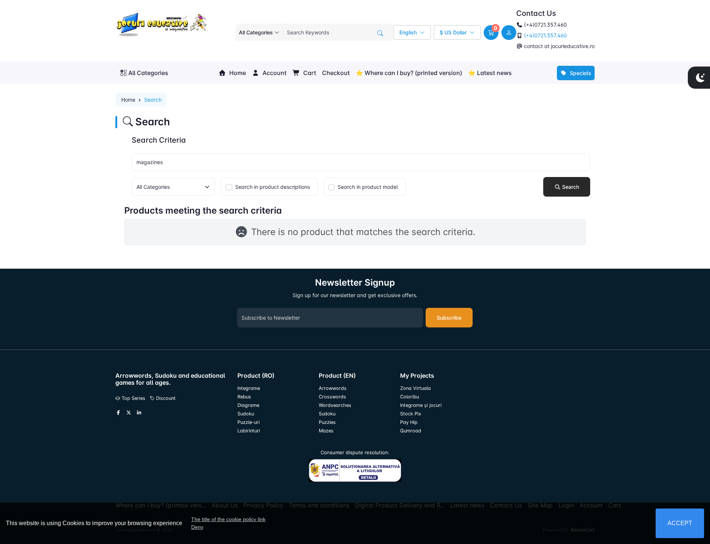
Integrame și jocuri (421, 405)
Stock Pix (410, 413)
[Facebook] (118, 412)
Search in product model (368, 187)
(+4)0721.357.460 (545, 35)
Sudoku (245, 413)
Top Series (132, 398)
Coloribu (409, 397)
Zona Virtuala (415, 388)
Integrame (248, 388)
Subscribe (449, 317)
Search (570, 187)
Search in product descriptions (272, 187)
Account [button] (274, 72)
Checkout (336, 72)
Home (237, 72)
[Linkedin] (139, 412)
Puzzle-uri (248, 422)
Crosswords (332, 397)
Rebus (244, 397)
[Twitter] (129, 412)
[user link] (508, 32)
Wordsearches (335, 405)
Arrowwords (332, 388)
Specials (579, 73)
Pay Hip (408, 422)
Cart (309, 72)
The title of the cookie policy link (228, 519)
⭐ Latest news (490, 72)
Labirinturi (248, 431)
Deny (197, 527)
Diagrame (248, 405)
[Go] (380, 33)
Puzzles (327, 422)
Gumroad (410, 431)
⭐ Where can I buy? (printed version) (409, 72)
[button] (491, 32)
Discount (165, 398)
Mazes (326, 431)
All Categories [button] (148, 72)
